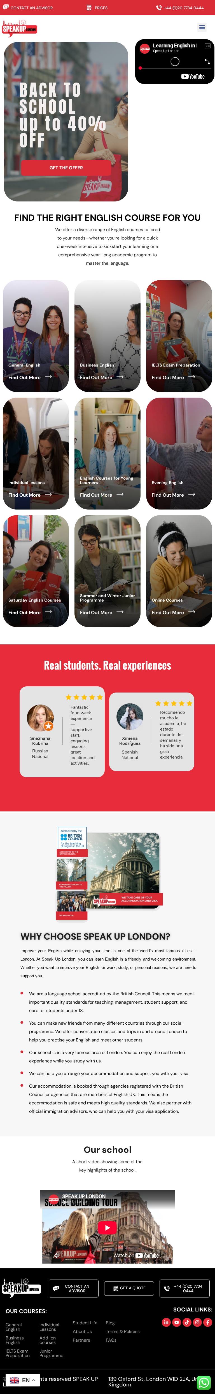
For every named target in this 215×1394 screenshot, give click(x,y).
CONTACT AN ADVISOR (32, 7)
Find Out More (24, 377)
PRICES (101, 7)
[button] (202, 27)
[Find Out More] (48, 376)
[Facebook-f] (207, 1322)
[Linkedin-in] (166, 1322)
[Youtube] (176, 1322)
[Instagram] (197, 1322)
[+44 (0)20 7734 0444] (160, 7)
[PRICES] (90, 7)
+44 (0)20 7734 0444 (184, 7)
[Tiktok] (187, 1322)
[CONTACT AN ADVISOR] (6, 7)
